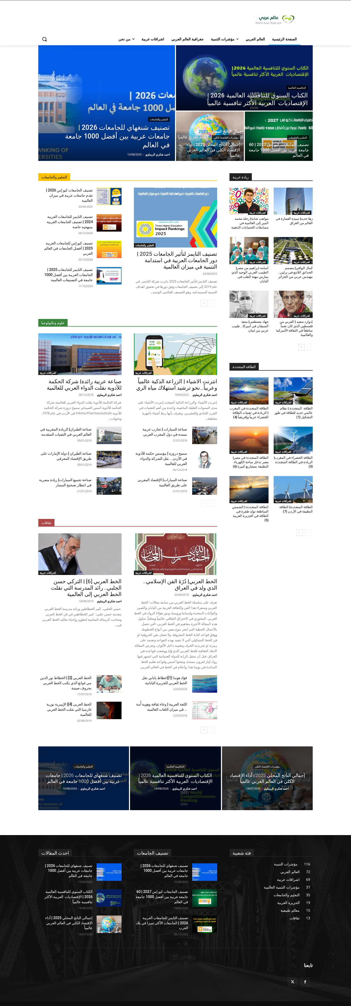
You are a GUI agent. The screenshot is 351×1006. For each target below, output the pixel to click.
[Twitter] (293, 982)
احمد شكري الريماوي (204, 395)
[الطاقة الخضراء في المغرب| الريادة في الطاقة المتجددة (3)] (293, 440)
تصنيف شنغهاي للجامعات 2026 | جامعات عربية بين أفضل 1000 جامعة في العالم (69, 871)
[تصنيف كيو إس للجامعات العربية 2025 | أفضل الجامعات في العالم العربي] (109, 249)
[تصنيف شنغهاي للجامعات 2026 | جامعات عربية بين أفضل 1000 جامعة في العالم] (106, 103)
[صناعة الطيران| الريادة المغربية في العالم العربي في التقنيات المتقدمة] (109, 435)
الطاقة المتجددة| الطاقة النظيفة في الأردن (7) (296, 509)
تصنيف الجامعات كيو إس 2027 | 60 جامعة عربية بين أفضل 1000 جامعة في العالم (162, 897)
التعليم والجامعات (159, 119)
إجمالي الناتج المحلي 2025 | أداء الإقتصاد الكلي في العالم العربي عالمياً (69, 923)
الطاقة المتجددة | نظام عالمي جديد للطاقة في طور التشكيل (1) (293, 412)
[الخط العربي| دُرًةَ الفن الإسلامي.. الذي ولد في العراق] (175, 554)
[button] (44, 39)
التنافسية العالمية (297, 87)
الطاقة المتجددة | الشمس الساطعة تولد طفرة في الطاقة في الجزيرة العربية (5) (250, 513)
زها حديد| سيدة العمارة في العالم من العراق (294, 221)
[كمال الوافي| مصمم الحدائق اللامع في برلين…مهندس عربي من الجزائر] (293, 250)
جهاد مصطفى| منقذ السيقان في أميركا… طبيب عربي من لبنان (250, 326)
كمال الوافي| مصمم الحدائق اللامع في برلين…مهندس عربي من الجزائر (295, 272)
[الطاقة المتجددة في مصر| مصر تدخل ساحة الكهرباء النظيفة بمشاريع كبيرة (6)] (249, 440)
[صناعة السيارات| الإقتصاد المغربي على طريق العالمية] (204, 486)
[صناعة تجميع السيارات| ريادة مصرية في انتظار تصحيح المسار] (109, 486)
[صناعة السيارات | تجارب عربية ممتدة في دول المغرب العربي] (204, 435)
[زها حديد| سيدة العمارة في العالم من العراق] (293, 201)
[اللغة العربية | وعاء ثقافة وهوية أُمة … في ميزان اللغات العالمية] (204, 710)
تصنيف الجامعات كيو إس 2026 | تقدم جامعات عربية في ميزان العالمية (69, 195)
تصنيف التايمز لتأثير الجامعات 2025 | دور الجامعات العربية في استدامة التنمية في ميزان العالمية (177, 260)
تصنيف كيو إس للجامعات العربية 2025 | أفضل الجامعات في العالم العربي (68, 248)
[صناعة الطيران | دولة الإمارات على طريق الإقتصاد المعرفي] (109, 459)
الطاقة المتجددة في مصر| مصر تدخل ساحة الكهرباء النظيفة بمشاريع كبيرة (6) (251, 462)
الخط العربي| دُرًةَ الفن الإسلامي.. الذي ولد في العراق (180, 584)
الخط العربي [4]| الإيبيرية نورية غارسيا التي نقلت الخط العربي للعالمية (69, 709)
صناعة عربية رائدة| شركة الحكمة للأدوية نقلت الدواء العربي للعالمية (84, 384)
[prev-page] (212, 303)
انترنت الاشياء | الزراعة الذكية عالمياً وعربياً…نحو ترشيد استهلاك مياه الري (176, 384)
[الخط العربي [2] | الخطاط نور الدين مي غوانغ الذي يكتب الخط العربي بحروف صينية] (109, 684)
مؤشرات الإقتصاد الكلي (226, 137)
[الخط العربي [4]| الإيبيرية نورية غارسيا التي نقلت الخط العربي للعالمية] (109, 710)
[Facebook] (305, 982)
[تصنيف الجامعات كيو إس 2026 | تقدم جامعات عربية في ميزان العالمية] (109, 196)
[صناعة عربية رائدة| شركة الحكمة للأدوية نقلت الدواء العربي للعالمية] (80, 354)
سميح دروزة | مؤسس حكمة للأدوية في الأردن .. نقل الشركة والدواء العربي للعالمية (161, 458)
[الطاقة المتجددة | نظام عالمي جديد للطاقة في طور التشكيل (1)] (293, 391)
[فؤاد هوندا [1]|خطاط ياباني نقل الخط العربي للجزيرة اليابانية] (204, 684)
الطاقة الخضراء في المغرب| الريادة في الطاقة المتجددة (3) (293, 462)
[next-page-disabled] (204, 503)
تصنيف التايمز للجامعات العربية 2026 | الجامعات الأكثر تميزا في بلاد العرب (162, 923)
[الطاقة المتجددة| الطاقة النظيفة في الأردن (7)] (293, 489)
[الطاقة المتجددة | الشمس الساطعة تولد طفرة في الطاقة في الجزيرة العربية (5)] (249, 489)
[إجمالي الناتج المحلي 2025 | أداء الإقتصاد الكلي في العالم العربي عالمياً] (210, 136)
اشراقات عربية (143, 372)
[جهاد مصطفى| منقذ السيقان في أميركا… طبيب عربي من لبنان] (249, 304)
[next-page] (204, 303)
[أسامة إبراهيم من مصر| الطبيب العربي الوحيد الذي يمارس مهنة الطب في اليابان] (249, 250)
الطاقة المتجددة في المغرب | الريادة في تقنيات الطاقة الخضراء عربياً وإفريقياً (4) (249, 412)
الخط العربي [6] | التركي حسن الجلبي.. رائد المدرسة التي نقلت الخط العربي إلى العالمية (86, 587)
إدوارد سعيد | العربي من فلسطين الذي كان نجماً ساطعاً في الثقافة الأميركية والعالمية (294, 328)
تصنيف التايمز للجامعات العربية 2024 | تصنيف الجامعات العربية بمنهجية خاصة (70, 222)
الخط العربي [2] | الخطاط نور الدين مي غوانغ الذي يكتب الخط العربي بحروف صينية (65, 683)
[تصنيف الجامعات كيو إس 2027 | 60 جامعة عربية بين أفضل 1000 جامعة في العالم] (279, 136)
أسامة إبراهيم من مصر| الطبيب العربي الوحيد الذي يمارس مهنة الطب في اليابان (250, 274)
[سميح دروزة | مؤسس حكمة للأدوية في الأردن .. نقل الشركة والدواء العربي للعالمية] (204, 459)
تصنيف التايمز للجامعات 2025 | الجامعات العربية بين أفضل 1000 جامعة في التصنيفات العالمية (68, 275)
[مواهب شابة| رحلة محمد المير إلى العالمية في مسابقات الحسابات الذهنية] (249, 201)
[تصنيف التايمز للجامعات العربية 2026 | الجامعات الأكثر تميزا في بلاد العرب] (204, 924)
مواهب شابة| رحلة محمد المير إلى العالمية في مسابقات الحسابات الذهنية (250, 223)
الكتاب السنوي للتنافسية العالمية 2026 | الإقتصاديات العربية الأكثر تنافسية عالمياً (68, 897)
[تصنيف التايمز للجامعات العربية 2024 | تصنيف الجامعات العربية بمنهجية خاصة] (109, 223)
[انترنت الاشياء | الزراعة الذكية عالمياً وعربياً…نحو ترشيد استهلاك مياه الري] (175, 354)
